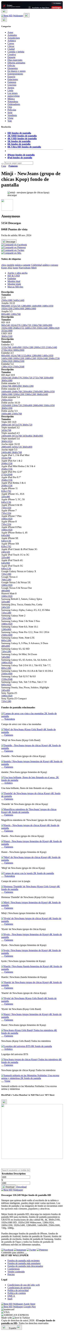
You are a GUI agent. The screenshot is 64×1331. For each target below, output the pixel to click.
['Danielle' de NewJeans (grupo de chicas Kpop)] (2, 799)
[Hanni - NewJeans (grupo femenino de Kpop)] (2, 847)
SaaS (9, 1298)
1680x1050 (47, 306)
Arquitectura (13, 38)
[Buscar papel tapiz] (2, 163)
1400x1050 (47, 355)
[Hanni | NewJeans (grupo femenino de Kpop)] (2, 1020)
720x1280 (6, 574)
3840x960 (38, 435)
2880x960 (17, 386)
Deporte (11, 57)
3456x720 (17, 447)
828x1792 (6, 491)
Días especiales (14, 60)
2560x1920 (7, 361)
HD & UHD (13, 275)
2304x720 (17, 405)
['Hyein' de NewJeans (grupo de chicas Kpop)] (2, 924)
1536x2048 (6, 679)
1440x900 (37, 306)
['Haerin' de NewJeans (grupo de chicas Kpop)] (2, 988)
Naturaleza (12, 101)
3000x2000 (18, 350)
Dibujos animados (16, 62)
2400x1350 (31, 328)
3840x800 (27, 447)
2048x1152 (19, 328)
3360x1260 (31, 394)
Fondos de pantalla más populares (24, 1263)
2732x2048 (6, 474)
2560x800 (27, 405)
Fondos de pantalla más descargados (25, 1266)
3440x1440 (18, 300)
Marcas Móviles (15, 286)
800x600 (6, 355)
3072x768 (17, 435)
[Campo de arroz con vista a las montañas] (2, 719)
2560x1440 (42, 328)
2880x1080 (7, 394)
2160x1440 (51, 347)
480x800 (5, 590)
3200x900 (48, 377)
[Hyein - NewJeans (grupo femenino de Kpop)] (2, 940)
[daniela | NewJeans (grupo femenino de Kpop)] (2, 767)
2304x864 (27, 391)
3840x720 (27, 424)
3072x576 (17, 424)
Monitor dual (13, 281)
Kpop (4, 267)
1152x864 (26, 355)
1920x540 (6, 377)
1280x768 (16, 314)
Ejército (11, 65)
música (18, 265)
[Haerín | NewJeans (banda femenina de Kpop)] (2, 972)
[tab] (35, 273)
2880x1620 (53, 328)
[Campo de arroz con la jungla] (2, 876)
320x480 (5, 496)
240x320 (5, 552)
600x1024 (6, 684)
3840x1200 (6, 408)
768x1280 (6, 579)
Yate (9, 121)
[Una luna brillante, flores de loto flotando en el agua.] (2, 783)
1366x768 (37, 325)
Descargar (10, 242)
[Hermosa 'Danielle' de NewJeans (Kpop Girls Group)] (2, 892)
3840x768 (17, 452)
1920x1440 (42, 358)
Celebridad (36, 265)
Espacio (11, 76)
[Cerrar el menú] (4, 19)
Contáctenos (13, 1269)
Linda (10, 90)
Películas (11, 109)
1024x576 (16, 325)
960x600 (6, 306)
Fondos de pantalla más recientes (23, 1260)
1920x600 (6, 405)
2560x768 (17, 413)
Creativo (11, 54)
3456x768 (6, 430)
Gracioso (11, 85)
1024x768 (16, 355)
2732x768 (38, 377)
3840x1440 (42, 394)
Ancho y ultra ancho (17, 273)
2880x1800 (30, 308)
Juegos (10, 87)
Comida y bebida (15, 51)
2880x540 (6, 424)
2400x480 (6, 452)
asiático (46, 265)
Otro (9, 107)
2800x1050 (49, 391)
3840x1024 (6, 441)
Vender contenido (16, 1271)
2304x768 (6, 386)
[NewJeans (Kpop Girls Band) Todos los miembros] (2, 1036)
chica (3, 265)
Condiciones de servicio (19, 1287)
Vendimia (12, 115)
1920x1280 (28, 347)
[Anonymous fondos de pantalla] (7, 209)
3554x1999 (6, 330)
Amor (10, 32)
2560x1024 (6, 400)
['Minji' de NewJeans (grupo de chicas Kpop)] (2, 863)
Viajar (10, 118)
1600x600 (6, 391)
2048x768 (17, 391)
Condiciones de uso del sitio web (23, 1285)
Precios (11, 1274)
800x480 (6, 314)
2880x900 (38, 405)
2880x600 (6, 447)
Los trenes (12, 93)
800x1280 (6, 640)
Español (12, 1328)
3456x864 (27, 435)
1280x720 (26, 325)
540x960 (5, 657)
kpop (15, 267)
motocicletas (13, 96)
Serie (9, 112)
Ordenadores (13, 104)
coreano (54, 265)
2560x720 (27, 377)
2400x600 (6, 435)
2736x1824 (7, 350)
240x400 (5, 690)
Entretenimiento (15, 74)
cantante (26, 265)
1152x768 (6, 347)
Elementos (12, 68)
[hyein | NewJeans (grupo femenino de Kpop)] (2, 956)
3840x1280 (28, 386)
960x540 (6, 325)
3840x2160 (6, 336)
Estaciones (12, 79)
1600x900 (47, 325)
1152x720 (16, 306)
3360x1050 (49, 405)
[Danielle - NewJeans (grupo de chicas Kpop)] (2, 751)
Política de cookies (16, 1293)
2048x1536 (54, 358)
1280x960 (37, 355)
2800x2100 (18, 361)
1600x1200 (19, 358)
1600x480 (6, 413)
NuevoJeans (25, 267)
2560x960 (38, 391)
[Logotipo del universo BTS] (2, 1049)
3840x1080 (6, 380)
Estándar (11, 278)
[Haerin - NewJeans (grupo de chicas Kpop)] (2, 831)
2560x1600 (19, 308)
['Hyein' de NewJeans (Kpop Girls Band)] (2, 1004)
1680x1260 (31, 358)
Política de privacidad (18, 1290)
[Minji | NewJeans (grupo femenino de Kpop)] (2, 908)
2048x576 (17, 377)
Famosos (11, 82)
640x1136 (6, 502)
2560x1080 (7, 300)
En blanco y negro (16, 71)
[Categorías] (4, 11)
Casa (3, 166)
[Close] (4, 1102)
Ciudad (11, 49)
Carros (10, 43)
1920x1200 (7, 308)
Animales (12, 35)
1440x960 (17, 347)
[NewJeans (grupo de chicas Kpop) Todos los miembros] (2, 1065)
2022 (9, 267)
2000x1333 (40, 347)
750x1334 (6, 507)
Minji (34, 267)
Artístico (11, 40)
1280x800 (26, 306)
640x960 (5, 535)
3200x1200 (19, 394)
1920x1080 (7, 328)
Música (11, 98)
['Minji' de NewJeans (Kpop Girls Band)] (2, 735)
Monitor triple (14, 284)
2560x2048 (18, 366)
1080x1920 (6, 518)
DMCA (11, 1296)
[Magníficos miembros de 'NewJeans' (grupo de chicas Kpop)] (2, 815)
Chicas (10, 46)
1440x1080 (7, 358)
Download (9, 1187)
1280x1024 (7, 366)
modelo (10, 265)
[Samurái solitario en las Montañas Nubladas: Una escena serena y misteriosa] (2, 1081)
